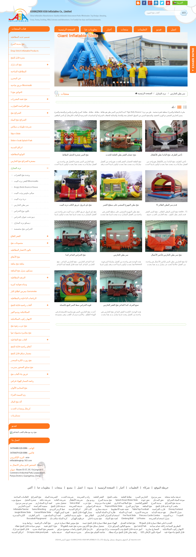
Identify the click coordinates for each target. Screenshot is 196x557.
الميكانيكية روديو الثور (20, 312)
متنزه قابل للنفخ (18, 58)
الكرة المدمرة (19, 515)
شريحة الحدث (67, 497)
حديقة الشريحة (75, 506)
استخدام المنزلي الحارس (108, 515)
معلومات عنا (91, 29)
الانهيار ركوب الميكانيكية (21, 319)
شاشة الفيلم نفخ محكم (95, 532)
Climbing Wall (127, 518)
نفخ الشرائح (36, 497)
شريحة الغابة (60, 500)
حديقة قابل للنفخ (58, 506)
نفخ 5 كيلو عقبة (50, 526)
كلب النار (88, 509)
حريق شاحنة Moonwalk (21, 85)
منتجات (124, 29)
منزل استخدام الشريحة (159, 518)
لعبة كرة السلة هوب (52, 515)
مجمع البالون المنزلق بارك (119, 526)
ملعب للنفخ (112, 497)
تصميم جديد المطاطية (20, 37)
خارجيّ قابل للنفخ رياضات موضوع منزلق (75, 529)
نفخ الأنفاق (15, 257)
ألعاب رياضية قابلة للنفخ (21, 305)
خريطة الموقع (161, 487)
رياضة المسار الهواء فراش (22, 381)
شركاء (146, 487)
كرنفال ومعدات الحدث (20, 409)
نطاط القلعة (126, 497)
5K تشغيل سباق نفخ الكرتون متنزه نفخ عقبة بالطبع (82, 526)
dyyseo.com (136, 540)
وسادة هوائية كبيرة (19, 284)
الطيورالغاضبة (141, 503)
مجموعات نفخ (17, 243)
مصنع (70, 487)
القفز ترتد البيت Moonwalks (26, 181)
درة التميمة (168, 515)
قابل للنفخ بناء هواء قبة (174, 532)
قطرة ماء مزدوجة (103, 503)
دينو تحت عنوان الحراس (24, 217)
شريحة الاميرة (141, 512)
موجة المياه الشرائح (176, 500)
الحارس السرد (141, 497)
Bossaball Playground (36, 518)
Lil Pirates (141, 518)
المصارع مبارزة (152, 529)
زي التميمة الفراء (18, 395)
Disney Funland (176, 509)
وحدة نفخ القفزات (22, 175)
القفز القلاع (16, 236)
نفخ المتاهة (147, 506)
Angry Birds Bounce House (26, 187)
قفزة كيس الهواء (62, 512)
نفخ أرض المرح (132, 506)
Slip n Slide (15, 134)
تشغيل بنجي (61, 503)
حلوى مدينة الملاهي (72, 515)
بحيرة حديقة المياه (73, 532)
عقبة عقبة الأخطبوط (120, 509)
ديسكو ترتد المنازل (22, 223)
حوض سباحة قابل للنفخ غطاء (27, 526)
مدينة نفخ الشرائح (173, 503)
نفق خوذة (145, 500)
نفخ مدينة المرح (17, 44)
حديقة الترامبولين (93, 506)
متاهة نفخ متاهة (17, 264)
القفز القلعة (98, 497)
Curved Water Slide (42, 512)
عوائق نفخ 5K (16, 92)
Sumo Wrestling (39, 509)
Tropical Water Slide (113, 506)
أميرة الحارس (24, 506)
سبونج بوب (16, 500)
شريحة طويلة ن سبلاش (21, 127)
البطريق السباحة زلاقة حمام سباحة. (165, 526)
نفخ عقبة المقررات (19, 99)
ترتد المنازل (16, 168)
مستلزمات (15, 416)
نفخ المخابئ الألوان (19, 388)
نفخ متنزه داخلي (95, 518)
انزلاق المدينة (17, 147)
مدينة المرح (156, 503)
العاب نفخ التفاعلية (19, 340)
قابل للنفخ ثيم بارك (21, 529)
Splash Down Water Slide (126, 500)
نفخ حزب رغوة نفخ (19, 326)
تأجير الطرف (34, 515)
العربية (180, 3)
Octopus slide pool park (37, 532)
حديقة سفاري (101, 509)
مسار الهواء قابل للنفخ (82, 512)
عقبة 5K (180, 515)
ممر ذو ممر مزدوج (24, 503)
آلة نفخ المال (16, 402)
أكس (30, 487)
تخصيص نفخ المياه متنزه (43, 529)
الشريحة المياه (51, 497)
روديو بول (90, 500)
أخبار (109, 29)
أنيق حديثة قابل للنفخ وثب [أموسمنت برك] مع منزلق (119, 529)
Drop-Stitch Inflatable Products (25, 51)
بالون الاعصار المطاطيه (21, 250)
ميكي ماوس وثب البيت (24, 193)
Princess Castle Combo (149, 515)
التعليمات (142, 29)
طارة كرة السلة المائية (105, 512)
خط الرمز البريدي (57, 509)
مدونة (90, 487)
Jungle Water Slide (23, 512)
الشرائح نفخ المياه (18, 120)
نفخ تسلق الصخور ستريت (22, 367)
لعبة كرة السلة (125, 512)
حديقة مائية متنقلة (173, 497)
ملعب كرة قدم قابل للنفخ (167, 506)
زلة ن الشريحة (83, 497)
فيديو (158, 29)
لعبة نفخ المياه (112, 518)
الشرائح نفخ (16, 113)
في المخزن (16, 78)
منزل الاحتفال (176, 512)
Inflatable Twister (20, 509)
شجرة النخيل (30, 500)
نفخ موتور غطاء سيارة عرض (66, 523)
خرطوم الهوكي (77, 518)
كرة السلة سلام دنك (58, 518)
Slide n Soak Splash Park (21, 141)
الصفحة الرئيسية (66, 29)
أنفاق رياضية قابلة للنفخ (21, 347)
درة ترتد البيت (20, 199)
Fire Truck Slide (129, 515)
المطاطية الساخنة (18, 72)
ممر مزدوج (156, 497)
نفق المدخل (158, 500)
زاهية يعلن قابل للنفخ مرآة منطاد (123, 532)
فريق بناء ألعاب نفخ (19, 374)
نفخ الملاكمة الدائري (123, 503)
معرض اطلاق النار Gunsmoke (24, 291)
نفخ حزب (87, 503)
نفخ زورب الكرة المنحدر (21, 360)
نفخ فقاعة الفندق (128, 523)
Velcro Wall (75, 503)
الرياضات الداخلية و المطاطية (23, 298)
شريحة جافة (45, 500)
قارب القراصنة (158, 509)
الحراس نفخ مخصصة (23, 229)
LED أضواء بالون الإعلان (151, 532)
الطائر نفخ (89, 515)
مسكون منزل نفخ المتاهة (22, 271)
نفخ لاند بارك (16, 65)
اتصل (173, 29)
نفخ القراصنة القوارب (20, 106)
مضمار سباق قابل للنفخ (21, 353)
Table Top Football (140, 509)
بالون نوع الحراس (21, 211)
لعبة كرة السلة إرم (44, 503)
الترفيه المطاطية (18, 278)
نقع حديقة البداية (159, 512)
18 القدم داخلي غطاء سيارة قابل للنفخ (155, 523)
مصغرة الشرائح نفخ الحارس (23, 161)
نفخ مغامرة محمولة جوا (21, 333)
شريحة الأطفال (76, 500)
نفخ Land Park (140, 526)
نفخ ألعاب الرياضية (43, 523)
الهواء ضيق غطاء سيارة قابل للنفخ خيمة (100, 523)
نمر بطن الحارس (21, 205)
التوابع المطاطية (18, 154)
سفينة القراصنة (40, 506)
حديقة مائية (57, 532)
